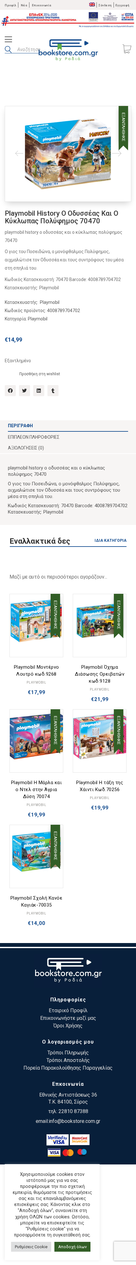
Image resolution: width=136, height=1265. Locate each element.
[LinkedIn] (38, 390)
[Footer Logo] (68, 971)
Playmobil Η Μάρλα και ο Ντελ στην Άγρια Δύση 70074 (36, 789)
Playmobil (49, 302)
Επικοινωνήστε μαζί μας (68, 1018)
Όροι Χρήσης (68, 1026)
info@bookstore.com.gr (74, 1121)
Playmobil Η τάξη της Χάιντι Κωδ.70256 (99, 786)
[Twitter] (24, 390)
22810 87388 (73, 1111)
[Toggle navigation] (8, 40)
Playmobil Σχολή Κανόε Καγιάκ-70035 (36, 901)
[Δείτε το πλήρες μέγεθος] (14, 116)
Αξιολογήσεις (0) (26, 447)
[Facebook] (10, 390)
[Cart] (126, 49)
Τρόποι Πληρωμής (68, 1053)
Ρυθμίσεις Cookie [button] (31, 1246)
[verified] (57, 1139)
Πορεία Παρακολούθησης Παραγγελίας (68, 1068)
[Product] (36, 620)
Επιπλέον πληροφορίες (33, 437)
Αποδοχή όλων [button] (72, 1246)
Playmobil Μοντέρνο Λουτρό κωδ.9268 (36, 670)
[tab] (68, 426)
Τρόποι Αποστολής (68, 1060)
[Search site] (8, 50)
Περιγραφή (20, 425)
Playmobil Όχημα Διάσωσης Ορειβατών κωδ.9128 (99, 674)
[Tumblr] (53, 390)
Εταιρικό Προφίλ (68, 1010)
